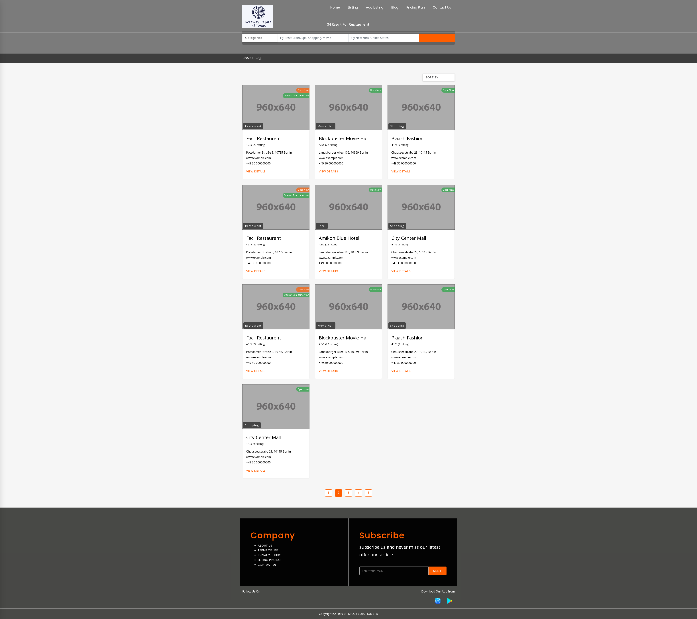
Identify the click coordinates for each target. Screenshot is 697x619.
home (246, 58)
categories (253, 38)
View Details (255, 171)
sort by (432, 77)
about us (265, 545)
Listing (353, 7)
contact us (267, 565)
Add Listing (374, 7)
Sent (437, 571)
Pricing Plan (415, 7)
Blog (394, 7)
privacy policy (269, 555)
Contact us (442, 7)
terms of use (268, 550)
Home (335, 7)
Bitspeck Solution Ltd (361, 614)
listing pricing (269, 560)
